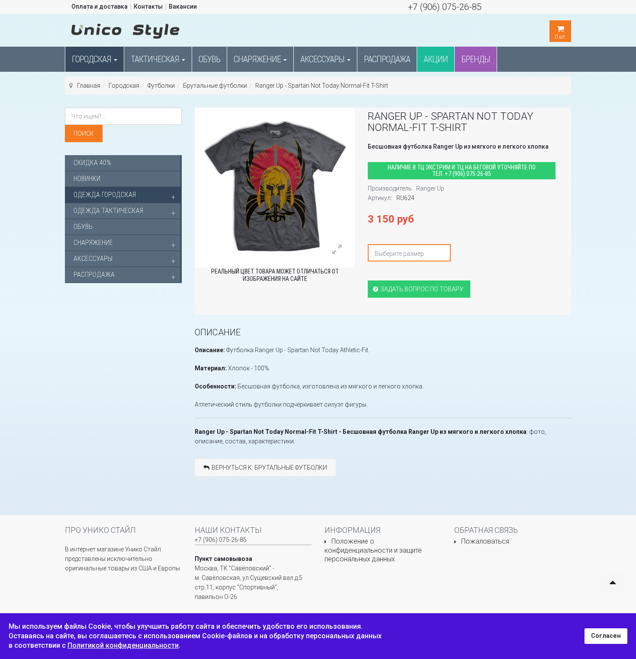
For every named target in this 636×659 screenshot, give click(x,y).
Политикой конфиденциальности (123, 645)
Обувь (209, 59)
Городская (92, 59)
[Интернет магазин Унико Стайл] (125, 29)
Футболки (161, 85)
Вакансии (183, 6)
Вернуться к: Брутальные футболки (269, 467)
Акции (436, 59)
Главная (88, 85)
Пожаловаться (485, 541)
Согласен (606, 636)
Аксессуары (323, 59)
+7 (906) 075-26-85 (445, 7)
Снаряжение (258, 59)
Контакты (148, 6)
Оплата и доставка (99, 6)
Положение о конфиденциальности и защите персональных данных (373, 550)
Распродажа (387, 59)
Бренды (475, 59)
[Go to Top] (612, 582)
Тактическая (156, 59)
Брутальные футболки (215, 85)
